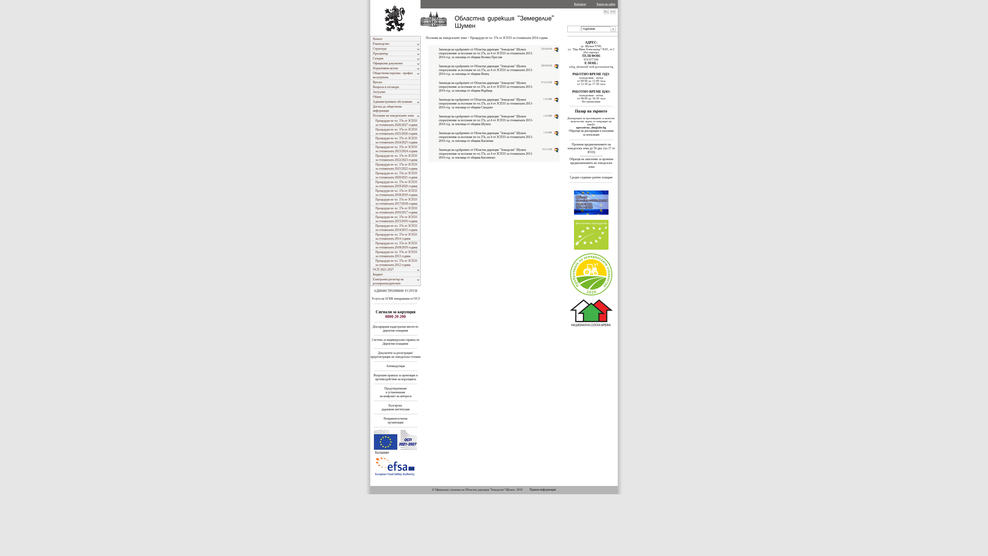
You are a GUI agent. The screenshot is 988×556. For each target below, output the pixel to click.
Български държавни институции (396, 407)
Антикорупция (395, 366)
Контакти (580, 4)
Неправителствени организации (395, 420)
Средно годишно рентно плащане (591, 177)
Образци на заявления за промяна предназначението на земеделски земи (591, 163)
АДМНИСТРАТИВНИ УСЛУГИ (395, 291)
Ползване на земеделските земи (446, 38)
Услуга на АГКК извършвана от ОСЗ (396, 298)
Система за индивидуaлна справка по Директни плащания (395, 341)
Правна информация (543, 489)
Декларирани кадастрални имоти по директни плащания (395, 328)
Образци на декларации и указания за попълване (591, 132)
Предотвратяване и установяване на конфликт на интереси (395, 392)
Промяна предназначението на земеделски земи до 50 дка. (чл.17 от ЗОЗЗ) (591, 148)
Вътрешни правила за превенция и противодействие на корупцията (396, 377)
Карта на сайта (606, 4)
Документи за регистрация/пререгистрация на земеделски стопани (395, 355)
